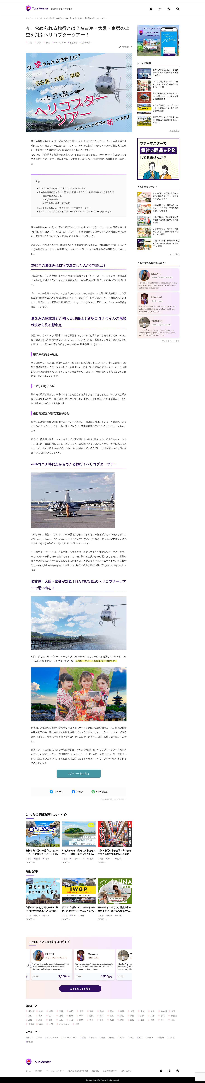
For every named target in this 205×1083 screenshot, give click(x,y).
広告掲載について (110, 1071)
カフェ (37, 916)
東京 (29, 916)
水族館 (90, 859)
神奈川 (164, 1011)
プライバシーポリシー (54, 1071)
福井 (51, 1016)
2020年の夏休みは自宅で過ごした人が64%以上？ (62, 188)
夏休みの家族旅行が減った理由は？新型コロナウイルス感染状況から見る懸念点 (76, 192)
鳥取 (30, 1020)
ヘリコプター (59, 42)
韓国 (77, 1024)
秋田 (71, 1011)
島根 (40, 1020)
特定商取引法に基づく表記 (78, 1071)
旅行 (139, 1037)
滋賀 (122, 1016)
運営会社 (95, 1071)
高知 (112, 1020)
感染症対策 (85, 42)
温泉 (39, 1037)
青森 (41, 1011)
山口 (71, 1020)
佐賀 (132, 1020)
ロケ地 (81, 916)
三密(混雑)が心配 (51, 199)
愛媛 (101, 1020)
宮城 (61, 1011)
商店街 (118, 859)
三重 (112, 1016)
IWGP (72, 916)
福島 (92, 1011)
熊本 (152, 1020)
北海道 (31, 1011)
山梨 (61, 1016)
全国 (51, 1024)
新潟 (173, 1011)
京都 (30, 42)
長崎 (142, 1020)
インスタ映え (51, 1037)
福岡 (122, 1020)
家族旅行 (72, 42)
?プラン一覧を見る (79, 773)
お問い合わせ (126, 1071)
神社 (131, 1037)
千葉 (142, 1011)
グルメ (109, 859)
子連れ (46, 859)
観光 (102, 1037)
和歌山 (174, 1016)
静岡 (91, 1016)
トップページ (31, 18)
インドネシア (65, 1024)
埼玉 (132, 1011)
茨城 (102, 1011)
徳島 (81, 1020)
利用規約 (38, 1071)
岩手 (51, 1011)
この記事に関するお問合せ (113, 799)
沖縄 (41, 1024)
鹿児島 (31, 1024)
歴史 (83, 1037)
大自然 (171, 1037)
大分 (163, 1020)
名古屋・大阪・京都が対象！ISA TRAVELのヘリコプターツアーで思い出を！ (75, 211)
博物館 (160, 1037)
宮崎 (173, 1020)
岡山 (51, 1020)
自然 (111, 1037)
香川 (91, 1020)
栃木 (112, 1011)
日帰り (149, 1037)
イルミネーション (77, 859)
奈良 (163, 1016)
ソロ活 (118, 916)
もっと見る (174, 131)
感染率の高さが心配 (52, 196)
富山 (30, 1016)
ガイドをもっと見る (80, 988)
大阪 (41, 18)
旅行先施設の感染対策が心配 (56, 203)
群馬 (122, 1011)
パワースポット (69, 1037)
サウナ (109, 916)
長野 (71, 1016)
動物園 (37, 859)
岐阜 (81, 1016)
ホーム (28, 1071)
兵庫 (152, 1016)
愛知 (48, 42)
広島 (61, 1020)
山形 (81, 1011)
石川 (40, 1016)
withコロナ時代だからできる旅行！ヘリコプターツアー (65, 208)
